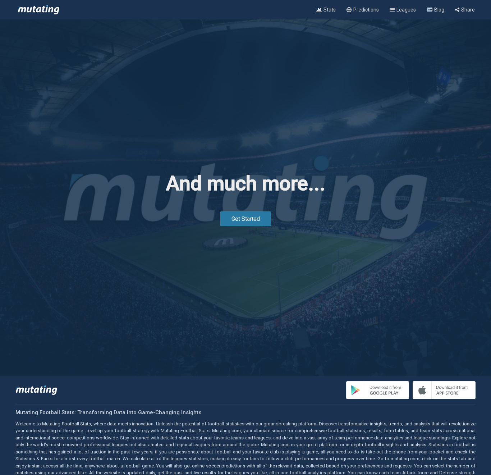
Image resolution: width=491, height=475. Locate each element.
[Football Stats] (39, 9)
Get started (245, 218)
